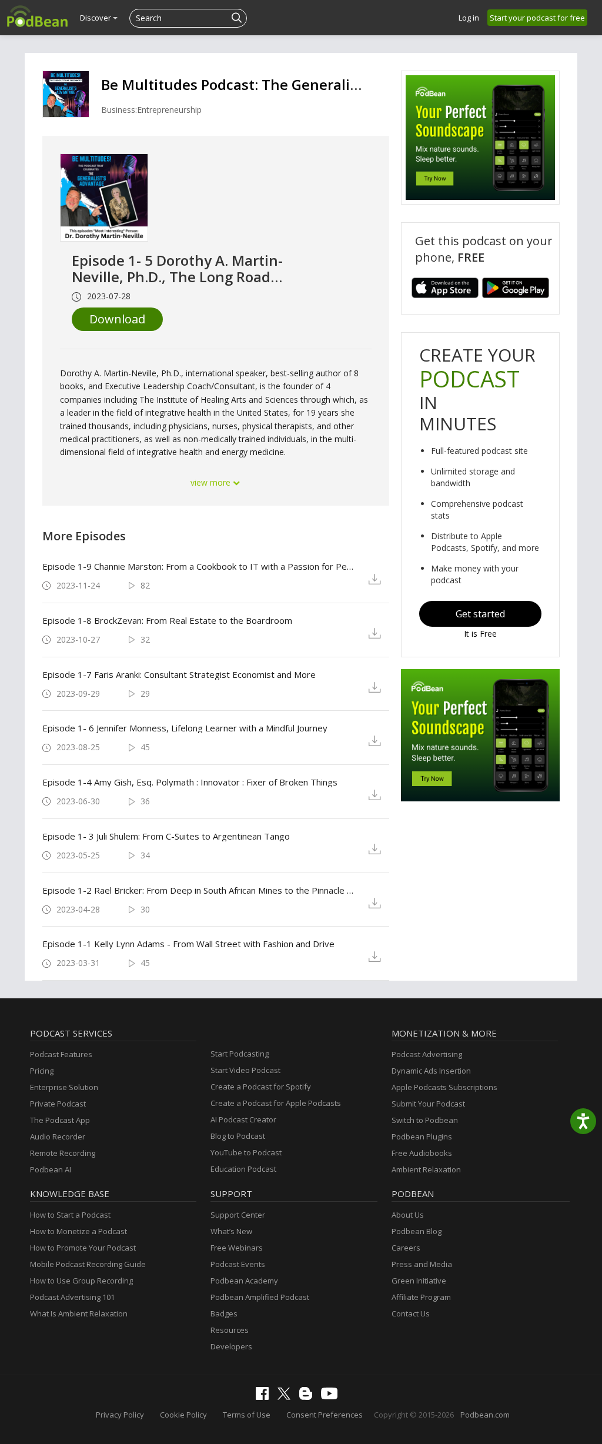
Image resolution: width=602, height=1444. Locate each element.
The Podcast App (60, 1120)
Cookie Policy (183, 1414)
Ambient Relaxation (426, 1169)
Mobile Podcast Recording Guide (88, 1264)
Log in (469, 17)
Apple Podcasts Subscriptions (444, 1087)
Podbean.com (485, 1414)
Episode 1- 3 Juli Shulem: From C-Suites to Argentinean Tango (166, 836)
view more (211, 482)
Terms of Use (246, 1414)
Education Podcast (243, 1169)
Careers (406, 1247)
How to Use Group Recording (81, 1280)
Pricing (41, 1070)
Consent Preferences (324, 1414)
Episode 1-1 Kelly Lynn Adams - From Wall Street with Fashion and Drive (188, 943)
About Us (408, 1214)
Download (117, 319)
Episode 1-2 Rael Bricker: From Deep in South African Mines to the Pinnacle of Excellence (200, 890)
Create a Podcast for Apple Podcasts (275, 1103)
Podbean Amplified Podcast (259, 1297)
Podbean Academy (244, 1280)
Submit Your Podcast (428, 1103)
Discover (96, 17)
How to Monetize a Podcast (78, 1231)
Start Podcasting (239, 1053)
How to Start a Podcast (70, 1214)
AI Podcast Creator (243, 1119)
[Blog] (308, 1397)
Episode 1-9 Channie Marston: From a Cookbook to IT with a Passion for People (200, 566)
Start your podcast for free (537, 17)
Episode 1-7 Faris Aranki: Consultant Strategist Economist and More (179, 674)
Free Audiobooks (422, 1153)
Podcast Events (237, 1264)
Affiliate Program (421, 1297)
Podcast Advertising (427, 1054)
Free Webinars (236, 1247)
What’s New (231, 1231)
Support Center (237, 1214)
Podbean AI (50, 1169)
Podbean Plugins (422, 1136)
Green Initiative (419, 1280)
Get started (480, 613)
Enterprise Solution (64, 1087)
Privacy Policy (120, 1414)
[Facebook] (265, 1397)
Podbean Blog (417, 1231)
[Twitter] (286, 1397)
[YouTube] (332, 1396)
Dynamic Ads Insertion (431, 1070)
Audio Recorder (57, 1136)
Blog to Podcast (237, 1136)
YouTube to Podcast (246, 1152)
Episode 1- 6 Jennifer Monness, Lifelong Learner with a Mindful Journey (184, 728)
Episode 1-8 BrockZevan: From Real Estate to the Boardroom (167, 620)
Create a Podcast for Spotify (260, 1086)
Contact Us (411, 1313)
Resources (229, 1330)
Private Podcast (58, 1103)
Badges (224, 1313)
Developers (231, 1346)
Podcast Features (61, 1054)
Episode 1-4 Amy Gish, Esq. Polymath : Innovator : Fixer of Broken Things (189, 782)
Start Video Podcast (245, 1070)
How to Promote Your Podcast (83, 1247)
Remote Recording (62, 1153)
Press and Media (422, 1264)
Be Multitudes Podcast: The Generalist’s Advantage (275, 84)
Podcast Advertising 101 (72, 1297)
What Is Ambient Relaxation (79, 1313)
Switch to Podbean (425, 1120)
